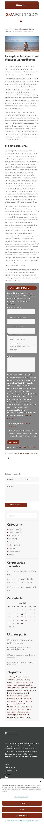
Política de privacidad (24, 821)
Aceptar (22, 803)
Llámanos (20, 5)
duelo (9, 685)
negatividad (11, 698)
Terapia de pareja (12, 714)
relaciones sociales (13, 709)
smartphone (26, 712)
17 (22, 617)
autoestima (17, 453)
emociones (22, 685)
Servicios (8, 774)
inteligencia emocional (21, 693)
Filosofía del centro (15, 535)
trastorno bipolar (24, 717)
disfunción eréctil (28, 682)
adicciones (18, 677)
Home (7, 764)
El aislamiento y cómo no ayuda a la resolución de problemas (19, 649)
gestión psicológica (21, 690)
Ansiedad (26, 677)
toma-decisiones (12, 717)
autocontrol (11, 679)
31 (22, 623)
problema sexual (22, 701)
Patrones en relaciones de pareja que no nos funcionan (21, 663)
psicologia (31, 701)
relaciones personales (25, 706)
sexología (12, 554)
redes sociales (12, 706)
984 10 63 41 (23, 447)
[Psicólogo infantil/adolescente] (20, 346)
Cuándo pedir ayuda (11, 771)
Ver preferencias (22, 815)
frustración (10, 690)
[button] (40, 781)
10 (22, 613)
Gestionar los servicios (21, 797)
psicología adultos (21, 704)
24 (22, 620)
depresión (10, 682)
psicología (10, 704)
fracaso (30, 453)
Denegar (22, 809)
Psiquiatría (12, 548)
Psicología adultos (15, 542)
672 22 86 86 (32, 447)
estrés (9, 688)
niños (17, 698)
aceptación (10, 677)
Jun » (13, 626)
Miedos (36, 453)
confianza (24, 453)
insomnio (10, 693)
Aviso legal (35, 821)
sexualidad (18, 712)
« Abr (9, 626)
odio (21, 698)
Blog (6, 777)
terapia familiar (24, 714)
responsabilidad (26, 709)
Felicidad (27, 688)
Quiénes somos (10, 767)
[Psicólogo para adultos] (20, 339)
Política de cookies (11, 821)
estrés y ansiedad (18, 688)
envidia (29, 685)
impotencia (32, 690)
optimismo (27, 698)
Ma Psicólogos (20, 29)
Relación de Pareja (15, 551)
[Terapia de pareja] (20, 342)
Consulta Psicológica (15, 529)
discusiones (18, 682)
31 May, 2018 (17, 31)
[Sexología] (20, 349)
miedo (20, 696)
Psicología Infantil (14, 545)
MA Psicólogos (12, 696)
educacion (15, 685)
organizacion (11, 701)
